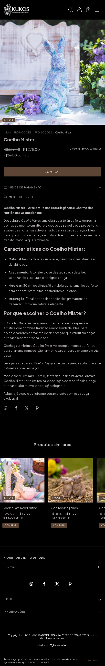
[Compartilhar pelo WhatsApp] (6, 408)
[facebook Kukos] (44, 584)
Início (7, 132)
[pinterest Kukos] (70, 584)
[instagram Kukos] (31, 584)
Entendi (93, 660)
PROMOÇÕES (22, 132)
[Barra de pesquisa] (70, 10)
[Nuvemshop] (52, 646)
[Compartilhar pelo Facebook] (16, 408)
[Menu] (96, 10)
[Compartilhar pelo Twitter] (27, 408)
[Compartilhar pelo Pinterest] (37, 408)
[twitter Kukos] (57, 584)
